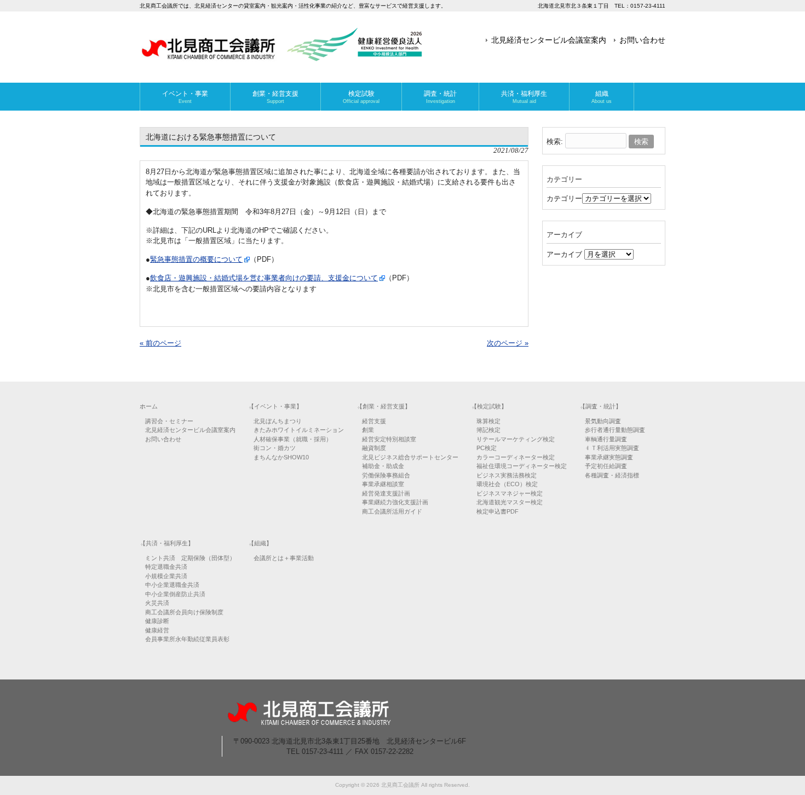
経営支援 (374, 421)
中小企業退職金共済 (172, 584)
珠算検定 (488, 421)
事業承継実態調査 (609, 457)
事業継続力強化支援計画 (395, 502)
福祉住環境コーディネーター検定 (521, 466)
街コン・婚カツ (275, 448)
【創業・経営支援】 (384, 406)
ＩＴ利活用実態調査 (612, 448)
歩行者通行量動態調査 (615, 430)
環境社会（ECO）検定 (507, 484)
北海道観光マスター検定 (509, 502)
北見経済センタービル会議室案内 (548, 40)
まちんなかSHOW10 (281, 457)
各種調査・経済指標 (612, 475)
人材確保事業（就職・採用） (293, 439)
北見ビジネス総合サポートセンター (410, 457)
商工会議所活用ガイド (392, 511)
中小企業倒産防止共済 (175, 594)
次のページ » (507, 343)
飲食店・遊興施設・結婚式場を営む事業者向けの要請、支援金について (264, 278)
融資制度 (374, 448)
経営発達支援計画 (386, 493)
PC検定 (486, 448)
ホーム (149, 406)
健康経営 (157, 630)
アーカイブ (564, 254)
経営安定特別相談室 (389, 439)
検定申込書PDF (497, 511)
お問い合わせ (642, 40)
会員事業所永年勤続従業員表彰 (187, 639)
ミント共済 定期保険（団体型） (190, 558)
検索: (555, 141)
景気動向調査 (603, 421)
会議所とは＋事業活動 (284, 558)
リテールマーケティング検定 (515, 439)
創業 (368, 430)
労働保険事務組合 (386, 475)
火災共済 (157, 603)
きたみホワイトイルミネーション (299, 430)
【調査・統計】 (600, 406)
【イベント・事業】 (275, 406)
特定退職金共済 (166, 566)
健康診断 (157, 621)
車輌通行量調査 (606, 439)
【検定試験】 (489, 406)
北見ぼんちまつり (278, 421)
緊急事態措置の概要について (196, 259)
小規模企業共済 (166, 576)
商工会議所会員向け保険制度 (184, 612)
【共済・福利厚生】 (167, 543)
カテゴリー (564, 198)
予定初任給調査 (606, 466)
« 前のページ (160, 343)
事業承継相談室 (383, 484)
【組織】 (260, 543)
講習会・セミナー (169, 421)
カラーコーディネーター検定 (515, 457)
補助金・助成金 (383, 466)
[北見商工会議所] (282, 57)
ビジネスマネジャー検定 (509, 493)
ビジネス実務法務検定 (506, 475)
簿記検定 (488, 430)
